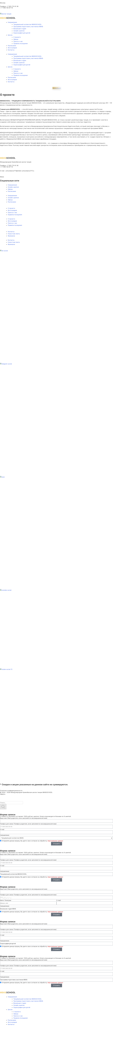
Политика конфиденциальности (11, 790)
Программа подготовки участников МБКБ (28, 58)
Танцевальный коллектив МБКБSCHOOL (27, 56)
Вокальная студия (19, 60)
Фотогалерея (12, 79)
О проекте (17, 69)
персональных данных (55, 841)
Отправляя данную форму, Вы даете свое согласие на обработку (32, 841)
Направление (4, 835)
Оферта (2, 794)
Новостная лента (14, 234)
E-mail (2, 829)
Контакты (11, 82)
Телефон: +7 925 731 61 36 (9, 6)
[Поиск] (3, 806)
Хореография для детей (21, 65)
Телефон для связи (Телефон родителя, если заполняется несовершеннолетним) (28, 824)
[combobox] (11, 802)
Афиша (15, 71)
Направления (12, 54)
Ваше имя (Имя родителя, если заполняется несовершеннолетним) (23, 818)
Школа (10, 67)
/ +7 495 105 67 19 (6, 8)
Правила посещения (20, 75)
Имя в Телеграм (5, 900)
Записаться (57, 88)
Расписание (12, 77)
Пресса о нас (18, 73)
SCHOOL (7, 18)
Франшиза (11, 236)
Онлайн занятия (18, 62)
